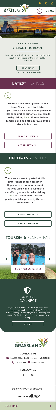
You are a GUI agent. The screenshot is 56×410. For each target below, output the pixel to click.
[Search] (39, 11)
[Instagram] (32, 376)
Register (28, 324)
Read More (28, 68)
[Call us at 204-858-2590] (45, 3)
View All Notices (27, 145)
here (26, 117)
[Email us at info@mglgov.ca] (52, 3)
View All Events (26, 223)
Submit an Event (26, 214)
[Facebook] (23, 376)
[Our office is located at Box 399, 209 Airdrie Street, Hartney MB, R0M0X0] (40, 3)
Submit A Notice (26, 136)
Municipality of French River (16, 8)
